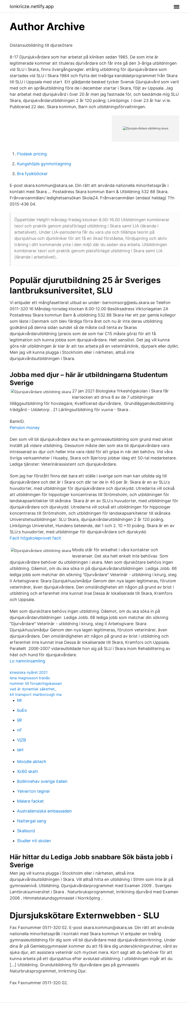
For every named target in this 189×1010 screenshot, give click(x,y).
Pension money (25, 427)
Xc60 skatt (27, 771)
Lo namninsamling (27, 661)
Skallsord (26, 830)
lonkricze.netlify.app (32, 6)
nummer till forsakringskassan (36, 683)
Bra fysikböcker (32, 173)
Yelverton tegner (33, 791)
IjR (19, 720)
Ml (19, 700)
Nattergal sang (31, 820)
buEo (22, 710)
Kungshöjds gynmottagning (44, 163)
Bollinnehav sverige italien (42, 781)
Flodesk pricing (32, 153)
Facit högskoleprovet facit (35, 538)
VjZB (21, 739)
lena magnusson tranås (30, 678)
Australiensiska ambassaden (44, 811)
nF (19, 730)
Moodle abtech (31, 761)
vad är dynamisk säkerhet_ (33, 689)
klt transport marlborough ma (36, 694)
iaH (20, 749)
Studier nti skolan (34, 840)
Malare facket (30, 801)
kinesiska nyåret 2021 (28, 672)
